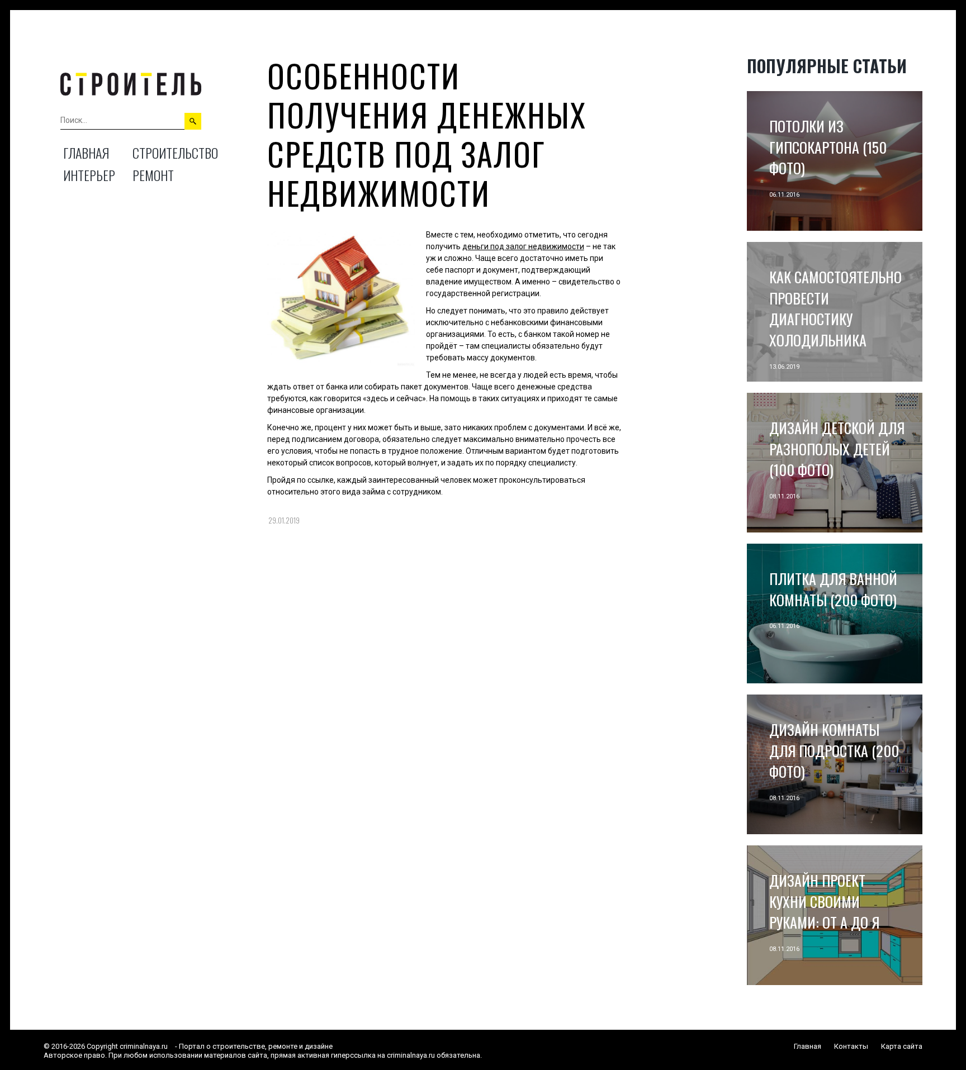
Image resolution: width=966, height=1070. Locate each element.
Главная (86, 152)
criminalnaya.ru (144, 1046)
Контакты (851, 1046)
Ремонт (153, 175)
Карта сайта (901, 1046)
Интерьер (89, 175)
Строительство (175, 152)
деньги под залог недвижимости (523, 246)
